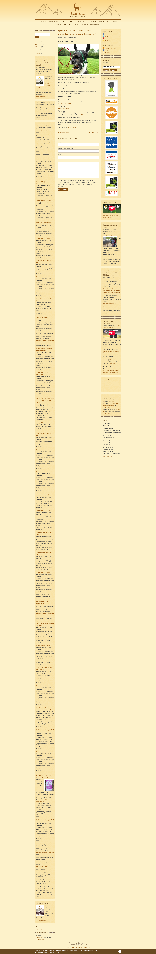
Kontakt (58, 24)
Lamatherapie (53, 21)
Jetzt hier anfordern (41, 920)
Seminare (93, 21)
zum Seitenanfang (85, 947)
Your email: (106, 62)
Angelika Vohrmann (109, 405)
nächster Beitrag (92, 132)
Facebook (107, 34)
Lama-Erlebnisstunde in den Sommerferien (44, 300)
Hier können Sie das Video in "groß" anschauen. (110, 216)
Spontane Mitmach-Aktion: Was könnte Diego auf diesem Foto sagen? (77, 32)
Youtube (107, 38)
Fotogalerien (39, 937)
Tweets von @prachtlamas (41, 930)
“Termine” (49, 106)
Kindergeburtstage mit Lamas (110, 235)
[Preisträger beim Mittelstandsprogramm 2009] (111, 160)
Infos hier (111, 360)
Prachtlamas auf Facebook (64, 108)
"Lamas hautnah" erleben (43, 200)
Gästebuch (111, 401)
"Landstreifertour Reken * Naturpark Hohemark (43, 777)
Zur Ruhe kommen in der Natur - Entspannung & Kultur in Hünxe (45, 400)
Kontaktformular (108, 457)
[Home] (78, 17)
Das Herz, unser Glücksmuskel (90, 24)
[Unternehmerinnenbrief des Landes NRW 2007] (111, 196)
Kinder (63, 21)
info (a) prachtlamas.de (41, 800)
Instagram (107, 40)
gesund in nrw (103, 21)
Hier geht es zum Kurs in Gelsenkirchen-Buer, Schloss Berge (110, 305)
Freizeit (70, 21)
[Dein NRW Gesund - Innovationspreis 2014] (111, 105)
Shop (76, 24)
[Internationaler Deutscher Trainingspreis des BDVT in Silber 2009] (111, 149)
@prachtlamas (81, 115)
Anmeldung (67, 24)
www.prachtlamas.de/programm (45, 131)
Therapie (38, 51)
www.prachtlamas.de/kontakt (65, 103)
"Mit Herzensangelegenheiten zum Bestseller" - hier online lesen (111, 371)
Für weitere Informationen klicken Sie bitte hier (47, 952)
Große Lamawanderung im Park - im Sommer (45, 159)
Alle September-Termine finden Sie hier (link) (44, 602)
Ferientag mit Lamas (42, 317)
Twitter (106, 36)
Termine (114, 21)
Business (38, 47)
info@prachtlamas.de (41, 96)
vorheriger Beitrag (64, 132)
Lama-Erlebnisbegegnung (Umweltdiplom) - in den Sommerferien (43, 182)
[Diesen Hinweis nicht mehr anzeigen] (119, 952)
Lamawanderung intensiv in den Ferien (45, 533)
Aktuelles (38, 45)
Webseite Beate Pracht (110, 48)
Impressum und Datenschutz (73, 947)
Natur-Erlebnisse (81, 21)
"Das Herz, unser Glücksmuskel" (111, 326)
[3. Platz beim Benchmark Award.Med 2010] (111, 134)
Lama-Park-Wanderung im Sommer (43, 223)
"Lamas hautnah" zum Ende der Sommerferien (44, 349)
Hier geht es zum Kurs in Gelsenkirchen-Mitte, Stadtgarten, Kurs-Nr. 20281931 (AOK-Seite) (111, 290)
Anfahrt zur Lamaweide (110, 459)
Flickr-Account (40, 939)
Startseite (43, 21)
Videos (38, 53)
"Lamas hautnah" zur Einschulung (42, 373)
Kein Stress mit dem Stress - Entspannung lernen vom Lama (45, 709)
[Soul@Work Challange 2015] (111, 97)
